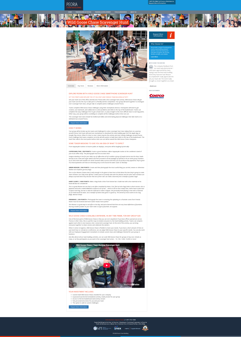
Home (70, 12)
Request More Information (79, 123)
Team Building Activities (83, 12)
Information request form (114, 320)
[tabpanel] (107, 201)
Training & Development (103, 12)
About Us (133, 12)
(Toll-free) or (157, 1)
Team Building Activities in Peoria (106, 322)
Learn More (154, 57)
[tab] (71, 86)
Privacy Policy (132, 324)
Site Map (142, 324)
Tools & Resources (121, 12)
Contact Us (122, 324)
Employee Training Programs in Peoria (133, 322)
